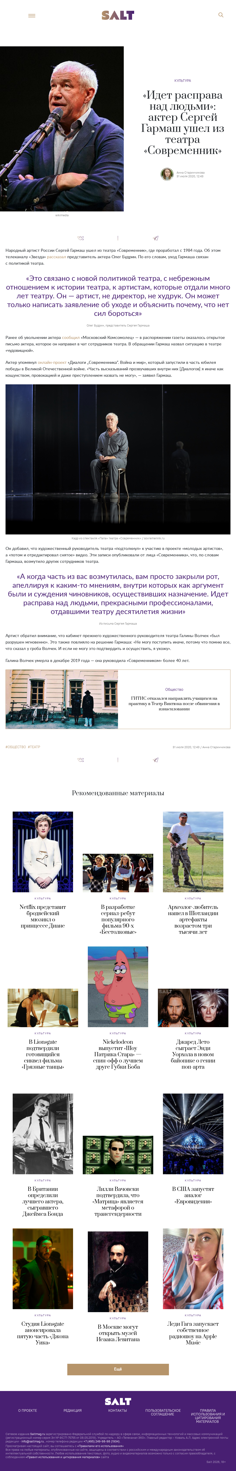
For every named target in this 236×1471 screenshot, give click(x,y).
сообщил (71, 338)
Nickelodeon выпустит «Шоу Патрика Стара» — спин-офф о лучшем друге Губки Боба (118, 1055)
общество (17, 747)
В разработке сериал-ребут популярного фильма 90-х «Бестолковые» (118, 920)
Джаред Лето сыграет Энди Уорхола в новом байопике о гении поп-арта (193, 1055)
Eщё (118, 1369)
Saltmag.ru (37, 1434)
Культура (182, 80)
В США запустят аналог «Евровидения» (193, 1195)
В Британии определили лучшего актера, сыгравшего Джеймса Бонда (42, 1202)
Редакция (73, 1410)
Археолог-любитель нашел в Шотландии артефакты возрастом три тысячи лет (193, 920)
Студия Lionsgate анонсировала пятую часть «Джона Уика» (42, 1333)
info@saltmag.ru (32, 1441)
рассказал (56, 257)
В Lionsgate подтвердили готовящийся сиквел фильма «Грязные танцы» (43, 1055)
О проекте (27, 1410)
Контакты (117, 1410)
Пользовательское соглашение (163, 1412)
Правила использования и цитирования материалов (208, 1416)
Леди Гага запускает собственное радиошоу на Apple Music (193, 1333)
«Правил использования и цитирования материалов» (63, 1457)
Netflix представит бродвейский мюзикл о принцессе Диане (43, 916)
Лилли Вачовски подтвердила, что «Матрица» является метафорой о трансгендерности (117, 1202)
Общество (174, 689)
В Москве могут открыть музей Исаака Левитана (118, 1333)
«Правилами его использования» (100, 1446)
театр (35, 747)
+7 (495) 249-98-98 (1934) (101, 1441)
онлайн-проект (52, 363)
